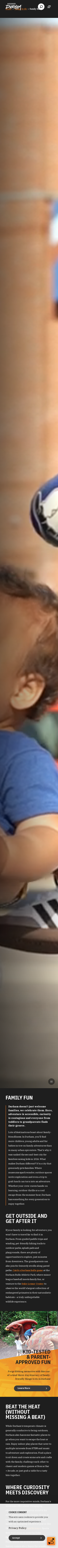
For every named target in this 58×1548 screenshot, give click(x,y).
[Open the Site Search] (41, 6)
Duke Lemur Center (33, 1283)
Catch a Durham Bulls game (28, 1270)
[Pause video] (51, 1081)
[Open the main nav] (49, 6)
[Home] (14, 6)
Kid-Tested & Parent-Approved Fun (33, 1357)
